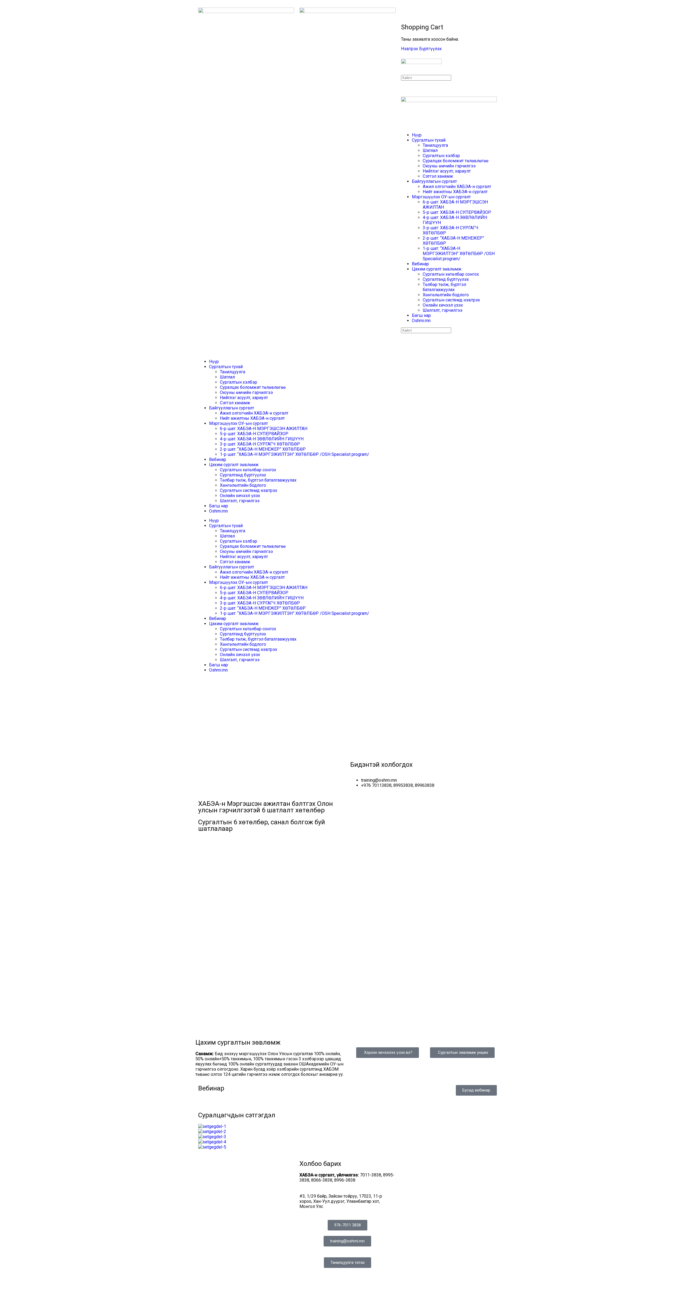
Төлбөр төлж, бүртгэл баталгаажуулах (444, 287)
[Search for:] (426, 77)
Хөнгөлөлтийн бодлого (446, 294)
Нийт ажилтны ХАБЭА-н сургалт (455, 191)
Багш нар (421, 315)
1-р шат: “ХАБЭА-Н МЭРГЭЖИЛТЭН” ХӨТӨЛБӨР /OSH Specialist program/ (459, 253)
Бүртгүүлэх (430, 48)
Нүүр (417, 135)
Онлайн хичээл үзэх (443, 305)
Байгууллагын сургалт (434, 181)
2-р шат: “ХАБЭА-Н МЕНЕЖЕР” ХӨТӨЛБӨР (263, 449)
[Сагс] (404, 15)
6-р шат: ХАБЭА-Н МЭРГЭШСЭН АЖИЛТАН (263, 428)
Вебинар (420, 263)
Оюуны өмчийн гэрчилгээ (449, 165)
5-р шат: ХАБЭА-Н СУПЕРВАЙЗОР (457, 212)
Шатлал (430, 150)
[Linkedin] (321, 1285)
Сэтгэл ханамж (438, 176)
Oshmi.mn (421, 320)
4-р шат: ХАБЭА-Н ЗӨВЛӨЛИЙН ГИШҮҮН (262, 438)
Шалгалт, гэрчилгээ (442, 310)
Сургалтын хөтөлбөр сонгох (451, 274)
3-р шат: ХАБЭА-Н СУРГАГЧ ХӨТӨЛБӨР (260, 444)
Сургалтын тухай (429, 140)
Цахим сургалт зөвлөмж (437, 269)
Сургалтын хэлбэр (441, 155)
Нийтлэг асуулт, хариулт (447, 171)
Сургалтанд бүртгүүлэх (446, 279)
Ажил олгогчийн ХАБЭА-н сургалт (457, 186)
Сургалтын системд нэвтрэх (451, 300)
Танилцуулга (435, 145)
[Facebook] (306, 1285)
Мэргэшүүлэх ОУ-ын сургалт (441, 196)
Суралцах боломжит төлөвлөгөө (455, 160)
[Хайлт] (404, 10)
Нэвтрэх (409, 48)
